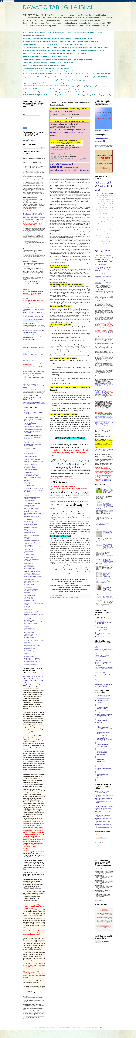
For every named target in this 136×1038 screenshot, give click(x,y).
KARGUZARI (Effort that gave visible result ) (33, 542)
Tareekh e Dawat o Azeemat (30, 625)
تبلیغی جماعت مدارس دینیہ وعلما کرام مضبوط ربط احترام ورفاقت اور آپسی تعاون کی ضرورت (62, 53)
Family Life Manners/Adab (29, 500)
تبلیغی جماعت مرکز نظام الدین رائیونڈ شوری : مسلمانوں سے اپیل (89, 86)
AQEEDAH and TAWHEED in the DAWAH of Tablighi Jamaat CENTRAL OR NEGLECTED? (33, 313)
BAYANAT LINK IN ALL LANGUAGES (32, 459)
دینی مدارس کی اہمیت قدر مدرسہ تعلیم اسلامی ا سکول (70, 80)
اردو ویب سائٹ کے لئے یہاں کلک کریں (103, 186)
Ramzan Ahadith (27, 582)
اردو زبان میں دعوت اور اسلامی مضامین (32, 658)
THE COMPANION (28, 618)
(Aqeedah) (26, 410)
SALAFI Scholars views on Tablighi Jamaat (33, 586)
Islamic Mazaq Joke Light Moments (31, 535)
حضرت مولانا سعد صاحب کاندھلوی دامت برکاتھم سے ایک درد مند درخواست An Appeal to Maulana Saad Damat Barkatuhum (57, 91)
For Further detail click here (108, 332)
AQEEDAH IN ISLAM (101, 705)
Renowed (98, 291)
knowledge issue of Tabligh (30, 651)
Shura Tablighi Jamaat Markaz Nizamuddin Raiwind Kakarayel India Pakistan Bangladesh (108, 598)
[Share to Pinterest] (61, 595)
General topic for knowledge (30, 510)
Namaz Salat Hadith (28, 570)
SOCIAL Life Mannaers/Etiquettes (31, 589)
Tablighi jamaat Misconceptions (30, 623)
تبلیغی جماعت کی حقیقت (102, 771)
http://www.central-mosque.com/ (103, 821)
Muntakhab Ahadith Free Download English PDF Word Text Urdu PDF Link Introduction (108, 586)
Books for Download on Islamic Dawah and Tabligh (88, 50)
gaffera (91, 1027)
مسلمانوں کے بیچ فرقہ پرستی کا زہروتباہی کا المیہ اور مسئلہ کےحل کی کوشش (44, 65)
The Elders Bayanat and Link (30, 628)
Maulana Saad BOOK (28, 556)
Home (24, 32)
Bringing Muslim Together (29, 466)
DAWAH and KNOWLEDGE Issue (88, 41)
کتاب (24, 310)
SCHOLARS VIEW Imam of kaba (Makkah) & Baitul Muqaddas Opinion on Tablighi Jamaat (49, 41)
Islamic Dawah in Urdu (29, 530)
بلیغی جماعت (106, 679)
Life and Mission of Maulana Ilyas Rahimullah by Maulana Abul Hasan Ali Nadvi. (32, 370)
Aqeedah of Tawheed (28, 455)
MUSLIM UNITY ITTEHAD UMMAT (104, 757)
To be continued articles (29, 632)
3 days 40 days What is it (30, 44)
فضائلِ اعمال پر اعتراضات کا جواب (83, 59)
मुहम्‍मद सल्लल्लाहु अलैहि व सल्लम (102, 780)
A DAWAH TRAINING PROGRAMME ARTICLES (34, 417)
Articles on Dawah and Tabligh (30, 456)
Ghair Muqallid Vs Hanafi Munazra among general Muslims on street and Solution (104, 140)
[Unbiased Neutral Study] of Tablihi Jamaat (103, 255)
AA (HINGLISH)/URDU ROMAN (30, 428)
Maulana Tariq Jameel (28, 557)
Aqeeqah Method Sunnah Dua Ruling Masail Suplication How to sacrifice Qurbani (108, 561)
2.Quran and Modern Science (101, 653)
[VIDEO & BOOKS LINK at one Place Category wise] (34, 286)
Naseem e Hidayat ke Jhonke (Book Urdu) (31, 351)
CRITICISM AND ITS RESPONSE (31, 470)
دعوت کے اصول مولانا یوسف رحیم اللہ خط (32, 661)
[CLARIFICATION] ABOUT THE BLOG (31, 281)
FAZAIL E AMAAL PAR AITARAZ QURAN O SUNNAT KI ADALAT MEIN (33, 493)
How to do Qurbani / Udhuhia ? (65, 145)
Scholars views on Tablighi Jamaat (31, 602)
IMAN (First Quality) (28, 519)
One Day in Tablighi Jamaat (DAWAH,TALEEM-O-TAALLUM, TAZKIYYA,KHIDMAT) (33, 320)
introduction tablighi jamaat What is (33, 35)
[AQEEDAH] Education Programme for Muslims (33, 291)
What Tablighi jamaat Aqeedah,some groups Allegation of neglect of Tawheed (46, 68)
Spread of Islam (27, 607)
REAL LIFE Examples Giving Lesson (32, 578)
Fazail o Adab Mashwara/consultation (32, 503)
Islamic (25, 529)
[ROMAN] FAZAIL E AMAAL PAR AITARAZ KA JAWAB (103, 816)
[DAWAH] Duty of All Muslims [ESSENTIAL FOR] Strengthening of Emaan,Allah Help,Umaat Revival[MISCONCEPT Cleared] (65, 32)
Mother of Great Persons (29, 565)
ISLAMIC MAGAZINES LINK (30, 521)
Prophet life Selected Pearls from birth (32, 574)
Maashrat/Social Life (34, 354)
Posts (98, 835)
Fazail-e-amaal (100, 722)
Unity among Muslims (28, 635)
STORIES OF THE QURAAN (30, 590)
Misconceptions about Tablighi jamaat (32, 561)
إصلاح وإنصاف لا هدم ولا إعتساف (29, 339)
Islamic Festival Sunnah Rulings (72, 597)
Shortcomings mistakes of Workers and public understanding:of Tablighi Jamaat (47, 50)
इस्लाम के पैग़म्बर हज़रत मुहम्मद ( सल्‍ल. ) (30, 664)
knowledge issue (27, 650)
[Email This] (55, 595)
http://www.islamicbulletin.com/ (102, 822)
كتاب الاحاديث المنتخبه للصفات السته (30, 332)
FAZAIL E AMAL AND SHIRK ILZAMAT (32, 497)
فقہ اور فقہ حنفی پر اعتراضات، (30, 663)
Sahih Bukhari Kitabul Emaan (30, 595)
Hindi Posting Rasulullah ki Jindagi (31, 516)
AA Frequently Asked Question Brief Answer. (33, 429)
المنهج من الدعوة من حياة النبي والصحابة (32, 659)
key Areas (35, 326)
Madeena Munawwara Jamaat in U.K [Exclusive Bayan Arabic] (104, 268)
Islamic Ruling (27, 538)
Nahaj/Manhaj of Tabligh (29, 566)
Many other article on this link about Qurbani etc (68, 160)
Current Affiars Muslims (29, 472)
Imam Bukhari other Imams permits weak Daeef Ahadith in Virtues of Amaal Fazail (47, 59)
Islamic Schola (103, 291)
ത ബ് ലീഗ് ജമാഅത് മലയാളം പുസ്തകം (104, 827)
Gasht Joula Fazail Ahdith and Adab (31, 508)
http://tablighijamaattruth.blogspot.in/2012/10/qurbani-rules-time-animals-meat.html (69, 133)
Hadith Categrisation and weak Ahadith (32, 513)
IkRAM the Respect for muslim (30, 522)
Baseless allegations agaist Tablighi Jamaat (33, 461)
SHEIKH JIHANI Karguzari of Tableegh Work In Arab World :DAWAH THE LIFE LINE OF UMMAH (104, 262)
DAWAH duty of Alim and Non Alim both (32, 477)
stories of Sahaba (27, 655)
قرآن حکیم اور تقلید (101, 636)
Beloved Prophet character (29, 463)
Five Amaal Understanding (29, 505)
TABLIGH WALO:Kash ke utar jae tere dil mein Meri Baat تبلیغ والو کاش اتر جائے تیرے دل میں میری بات (51, 89)
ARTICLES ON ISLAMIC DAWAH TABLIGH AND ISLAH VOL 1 (103, 792)
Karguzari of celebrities (29, 545)
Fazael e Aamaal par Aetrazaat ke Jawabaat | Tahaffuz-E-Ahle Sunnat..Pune (104, 715)
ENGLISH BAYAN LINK (29, 485)
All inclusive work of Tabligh (30, 448)
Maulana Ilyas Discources (29, 554)
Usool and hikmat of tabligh (30, 639)
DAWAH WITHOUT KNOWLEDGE (31, 475)
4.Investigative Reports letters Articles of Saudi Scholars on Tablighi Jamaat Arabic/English (103, 664)
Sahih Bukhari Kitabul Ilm (29, 597)
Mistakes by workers (28, 563)
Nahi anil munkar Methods (29, 568)
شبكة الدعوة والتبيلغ (101, 777)
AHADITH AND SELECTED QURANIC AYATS (33, 435)
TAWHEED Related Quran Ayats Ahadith (32, 617)
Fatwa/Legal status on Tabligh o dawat (32, 502)
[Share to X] (58, 595)
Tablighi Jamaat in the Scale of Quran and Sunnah (32, 373)
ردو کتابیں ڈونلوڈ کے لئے (99, 273)
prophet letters (27, 653)
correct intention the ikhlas (29, 648)
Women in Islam (27, 643)
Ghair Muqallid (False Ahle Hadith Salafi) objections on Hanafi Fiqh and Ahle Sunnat (104, 622)
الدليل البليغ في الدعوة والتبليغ (29, 323)
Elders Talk (26, 487)
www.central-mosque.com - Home (104, 763)
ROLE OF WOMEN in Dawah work (31, 581)
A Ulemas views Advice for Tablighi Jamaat (33, 426)
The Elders (26, 626)
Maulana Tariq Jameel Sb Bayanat (103, 808)
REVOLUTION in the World (29, 579)
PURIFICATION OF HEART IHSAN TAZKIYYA (33, 571)
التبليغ (32, 283)
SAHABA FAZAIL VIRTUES (29, 584)
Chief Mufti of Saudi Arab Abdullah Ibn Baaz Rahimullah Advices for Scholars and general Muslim (33, 329)
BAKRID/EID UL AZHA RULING (59, 597)
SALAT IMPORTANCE (28, 587)
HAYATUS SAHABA (29, 53)
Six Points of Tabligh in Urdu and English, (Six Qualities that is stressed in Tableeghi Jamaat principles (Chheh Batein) (108, 491)
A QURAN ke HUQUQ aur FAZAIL (31, 422)
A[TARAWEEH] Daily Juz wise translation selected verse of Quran (32, 445)
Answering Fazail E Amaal (29, 450)
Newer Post (52, 601)
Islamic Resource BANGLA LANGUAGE (104, 806)
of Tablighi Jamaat (41, 326)
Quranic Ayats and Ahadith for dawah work (33, 576)
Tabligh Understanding (29, 620)
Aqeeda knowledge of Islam (30, 451)
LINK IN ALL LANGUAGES (29, 549)
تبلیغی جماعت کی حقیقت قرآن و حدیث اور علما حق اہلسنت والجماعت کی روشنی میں (63, 44)
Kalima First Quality (28, 543)
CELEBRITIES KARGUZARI (30, 467)
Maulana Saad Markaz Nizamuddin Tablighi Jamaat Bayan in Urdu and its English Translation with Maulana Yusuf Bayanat (108, 534)
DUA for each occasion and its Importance (33, 479)
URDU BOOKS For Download (30, 634)
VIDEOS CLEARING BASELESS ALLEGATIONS (34, 640)
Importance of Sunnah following (30, 524)
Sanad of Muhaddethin (29, 598)
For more (104, 480)
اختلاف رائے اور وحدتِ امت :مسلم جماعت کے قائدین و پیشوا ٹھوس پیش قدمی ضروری (45, 83)
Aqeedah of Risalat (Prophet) (30, 453)
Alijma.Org (99, 702)
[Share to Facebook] (60, 595)
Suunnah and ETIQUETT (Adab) (31, 611)
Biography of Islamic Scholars (30, 464)
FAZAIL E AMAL (27, 495)
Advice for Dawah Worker (29, 447)
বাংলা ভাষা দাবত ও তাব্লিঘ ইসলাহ (28, 303)
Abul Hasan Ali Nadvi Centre (102, 794)
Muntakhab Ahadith (101, 754)
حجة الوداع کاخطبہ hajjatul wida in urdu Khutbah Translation (104, 524)
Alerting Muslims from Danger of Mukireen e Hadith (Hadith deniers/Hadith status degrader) (33, 357)
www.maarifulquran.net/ (102, 766)
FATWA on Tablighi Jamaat (65, 62)
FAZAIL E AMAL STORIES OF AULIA (31, 498)
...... (106, 425)
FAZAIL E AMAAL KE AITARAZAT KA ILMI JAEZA (34, 488)
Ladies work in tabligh (28, 551)
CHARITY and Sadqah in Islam (30, 469)
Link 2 (109, 480)
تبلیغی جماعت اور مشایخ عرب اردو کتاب (31, 360)
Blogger (100, 1027)
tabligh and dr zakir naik (29, 656)
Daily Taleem (27, 480)
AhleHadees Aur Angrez (102, 700)
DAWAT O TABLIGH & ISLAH (59, 7)
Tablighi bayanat (100, 759)
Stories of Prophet (28, 609)
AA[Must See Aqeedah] (29, 434)
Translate (33, 140)
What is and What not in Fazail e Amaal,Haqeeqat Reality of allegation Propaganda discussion (50, 71)
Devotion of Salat (27, 483)
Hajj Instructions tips (28, 514)
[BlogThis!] (57, 595)
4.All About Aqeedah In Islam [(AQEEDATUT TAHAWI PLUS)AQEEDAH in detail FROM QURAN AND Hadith (34, 403)
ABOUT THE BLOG (99, 428)
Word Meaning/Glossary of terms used (32, 645)
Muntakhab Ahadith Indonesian (103, 809)
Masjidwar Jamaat (28, 552)
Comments (99, 837)
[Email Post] (53, 595)
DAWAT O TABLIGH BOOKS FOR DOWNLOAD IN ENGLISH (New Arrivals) (45, 56)
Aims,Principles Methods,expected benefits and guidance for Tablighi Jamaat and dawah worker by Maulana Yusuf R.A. (58, 38)
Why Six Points (27, 642)
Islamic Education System (29, 532)
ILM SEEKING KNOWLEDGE (30, 518)
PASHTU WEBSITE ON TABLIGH (103, 811)
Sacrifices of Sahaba (28, 594)
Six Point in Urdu (27, 606)
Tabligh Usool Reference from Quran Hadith (33, 621)
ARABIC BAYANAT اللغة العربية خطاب (32, 442)
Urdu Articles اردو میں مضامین (30, 637)
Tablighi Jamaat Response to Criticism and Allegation (39, 62)
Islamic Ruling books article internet (31, 540)
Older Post (88, 601)
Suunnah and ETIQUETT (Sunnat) (31, 612)
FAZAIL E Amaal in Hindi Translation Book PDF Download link (105, 516)
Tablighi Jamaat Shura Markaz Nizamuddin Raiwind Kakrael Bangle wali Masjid (46, 85)
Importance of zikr (27, 526)
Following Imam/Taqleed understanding (32, 506)
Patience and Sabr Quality (29, 573)
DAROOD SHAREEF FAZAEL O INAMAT (32, 474)
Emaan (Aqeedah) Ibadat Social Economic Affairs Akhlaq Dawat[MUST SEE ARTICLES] (81, 76)
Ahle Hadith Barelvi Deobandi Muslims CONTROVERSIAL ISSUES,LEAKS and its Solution (104, 697)
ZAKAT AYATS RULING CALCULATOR (32, 647)
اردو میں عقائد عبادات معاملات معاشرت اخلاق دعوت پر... (38, 77)
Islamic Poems (27, 537)
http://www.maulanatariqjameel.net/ (103, 824)
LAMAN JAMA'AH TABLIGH (103, 746)
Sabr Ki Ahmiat (27, 592)
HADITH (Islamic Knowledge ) (30, 511)
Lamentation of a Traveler (102, 748)
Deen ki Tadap (27, 482)
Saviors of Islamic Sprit (29, 600)
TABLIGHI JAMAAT (101, 761)
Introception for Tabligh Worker (30, 527)
